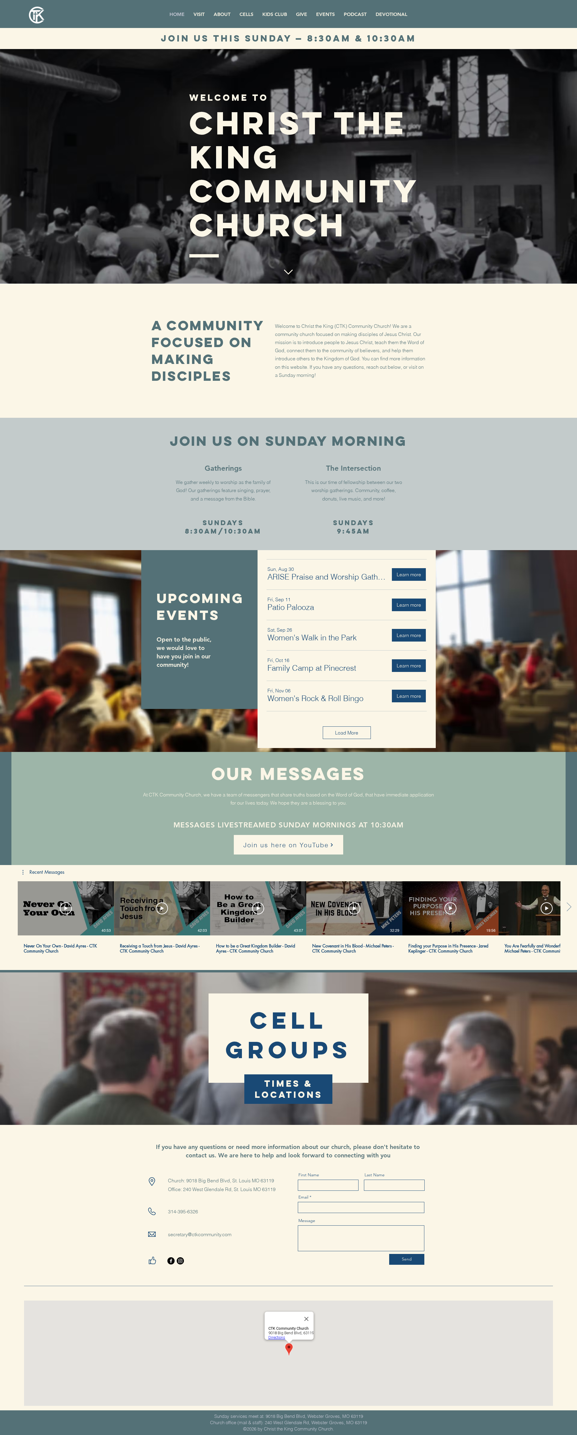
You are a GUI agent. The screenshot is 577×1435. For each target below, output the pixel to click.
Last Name (375, 1175)
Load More (346, 733)
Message (306, 1220)
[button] (326, 576)
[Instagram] (180, 1260)
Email (303, 1197)
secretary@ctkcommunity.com (199, 1234)
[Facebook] (171, 1260)
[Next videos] (568, 907)
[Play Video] (66, 908)
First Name (308, 1175)
